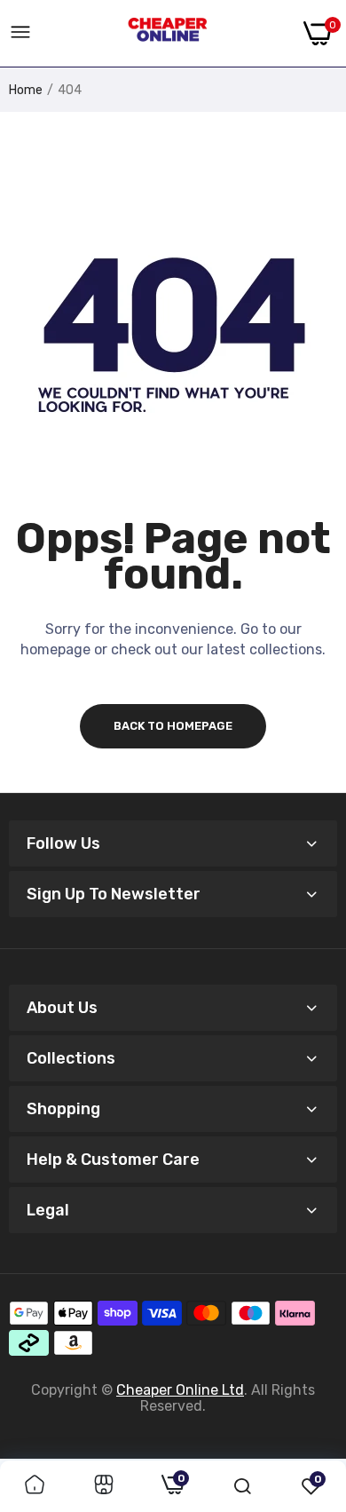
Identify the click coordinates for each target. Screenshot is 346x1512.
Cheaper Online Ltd (180, 1389)
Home (26, 90)
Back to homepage (173, 725)
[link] (34, 1486)
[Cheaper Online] (168, 34)
